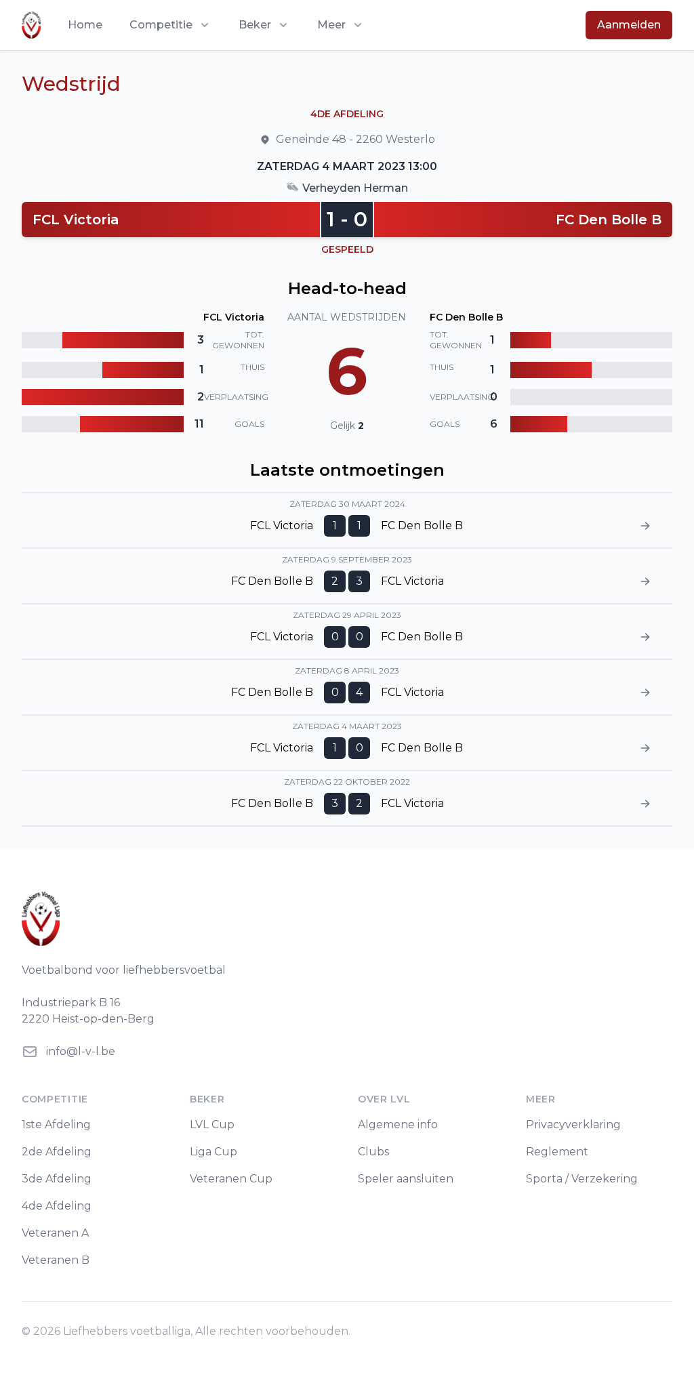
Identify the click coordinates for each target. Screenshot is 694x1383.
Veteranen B (55, 1260)
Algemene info (398, 1124)
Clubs (373, 1151)
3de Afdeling (56, 1178)
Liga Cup (213, 1151)
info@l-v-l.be (80, 1051)
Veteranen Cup (231, 1178)
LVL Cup (212, 1124)
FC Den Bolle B (608, 219)
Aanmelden (629, 24)
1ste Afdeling (56, 1124)
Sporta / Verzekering (582, 1178)
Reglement (557, 1151)
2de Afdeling (56, 1151)
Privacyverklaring (573, 1124)
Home (85, 24)
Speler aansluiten (405, 1178)
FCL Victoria (76, 219)
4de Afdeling (56, 1205)
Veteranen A (55, 1232)
